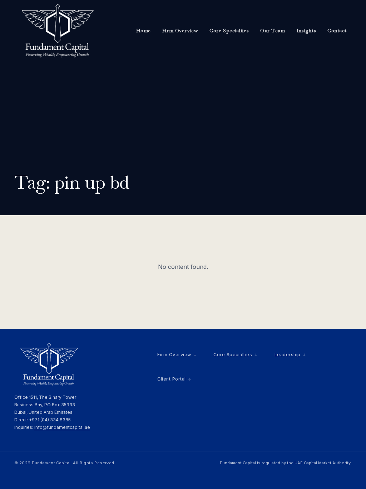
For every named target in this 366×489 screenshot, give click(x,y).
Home (143, 30)
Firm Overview (180, 30)
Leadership (287, 354)
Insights (306, 30)
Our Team (272, 30)
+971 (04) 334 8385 (50, 419)
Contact (337, 30)
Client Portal (171, 379)
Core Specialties (229, 30)
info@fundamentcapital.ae (62, 427)
